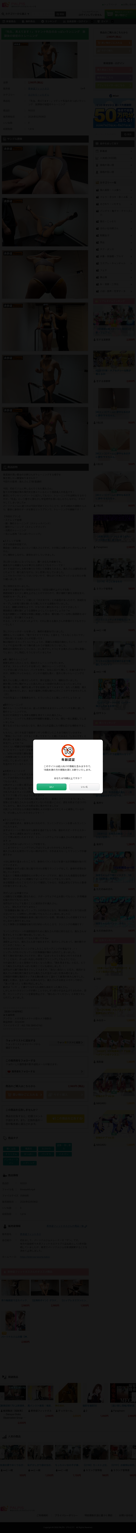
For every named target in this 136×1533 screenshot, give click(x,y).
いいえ (84, 787)
